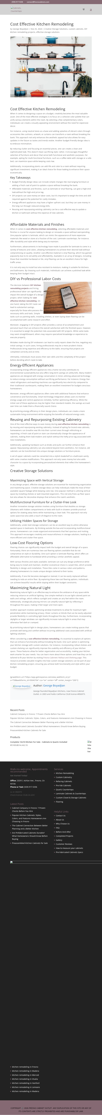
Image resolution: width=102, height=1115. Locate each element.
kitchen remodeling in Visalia (25, 1079)
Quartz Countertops (65, 789)
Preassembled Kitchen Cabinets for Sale (28, 730)
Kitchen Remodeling (65, 773)
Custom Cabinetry (64, 777)
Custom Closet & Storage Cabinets (71, 797)
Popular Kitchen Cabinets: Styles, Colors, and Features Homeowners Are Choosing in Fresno (51, 718)
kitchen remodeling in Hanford (25, 1083)
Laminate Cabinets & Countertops (71, 793)
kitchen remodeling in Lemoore (26, 1087)
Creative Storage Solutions (56, 29)
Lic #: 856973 (16, 792)
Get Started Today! (18, 775)
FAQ (58, 827)
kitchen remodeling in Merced (25, 1075)
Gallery (59, 840)
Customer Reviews (64, 844)
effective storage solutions (48, 32)
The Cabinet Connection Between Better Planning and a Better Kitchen (41, 722)
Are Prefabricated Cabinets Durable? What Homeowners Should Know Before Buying (47, 726)
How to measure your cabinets (69, 848)
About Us (60, 819)
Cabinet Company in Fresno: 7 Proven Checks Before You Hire (37, 714)
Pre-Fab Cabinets (63, 785)
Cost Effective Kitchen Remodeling (37, 109)
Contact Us (60, 815)
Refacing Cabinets (64, 781)
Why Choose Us (63, 823)
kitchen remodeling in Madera (25, 1071)
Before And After (63, 832)
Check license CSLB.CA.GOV (22, 795)
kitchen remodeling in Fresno (25, 1067)
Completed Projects (64, 836)
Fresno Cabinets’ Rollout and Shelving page (62, 657)
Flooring (59, 801)
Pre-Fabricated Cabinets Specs (69, 852)
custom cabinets (76, 29)
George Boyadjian (21, 29)
